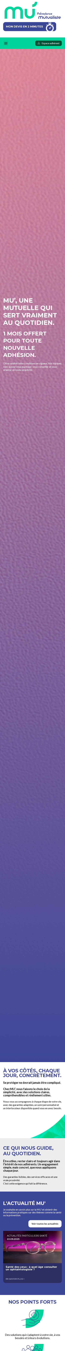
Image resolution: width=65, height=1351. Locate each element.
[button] (5, 43)
